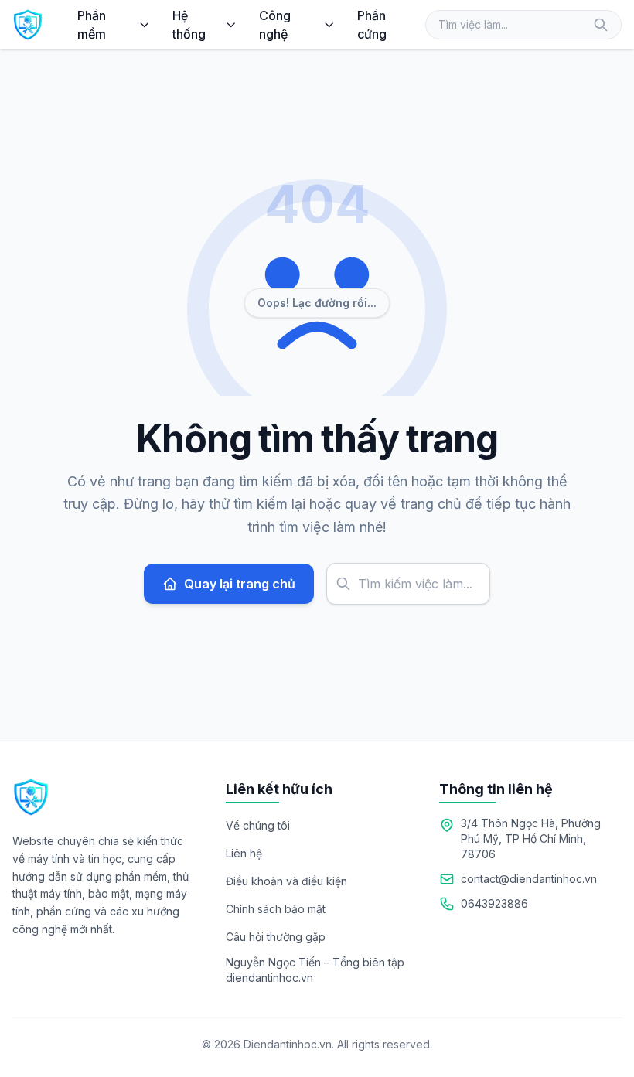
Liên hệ (244, 853)
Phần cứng (372, 25)
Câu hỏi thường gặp (276, 936)
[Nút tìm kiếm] (600, 24)
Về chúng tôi (258, 825)
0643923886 (494, 903)
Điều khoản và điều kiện (286, 881)
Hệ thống (189, 25)
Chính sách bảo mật (276, 908)
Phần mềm (91, 25)
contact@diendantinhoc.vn (529, 878)
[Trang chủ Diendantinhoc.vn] (27, 24)
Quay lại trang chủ (239, 583)
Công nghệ (275, 25)
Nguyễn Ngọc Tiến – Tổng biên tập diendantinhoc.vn (315, 970)
